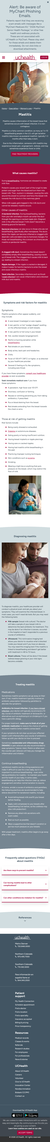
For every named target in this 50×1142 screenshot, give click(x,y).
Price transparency (23, 1026)
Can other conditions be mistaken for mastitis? (23, 898)
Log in (44, 57)
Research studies (22, 1048)
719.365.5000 (23, 967)
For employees (21, 1052)
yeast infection (8, 277)
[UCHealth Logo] (22, 937)
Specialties (13, 108)
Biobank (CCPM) (22, 1092)
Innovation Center (22, 1085)
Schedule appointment (24, 1005)
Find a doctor (20, 1008)
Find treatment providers (25, 154)
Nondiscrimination (22, 1089)
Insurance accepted (23, 1019)
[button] (25, 921)
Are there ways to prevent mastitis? (18, 870)
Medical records (22, 1038)
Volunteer (19, 1078)
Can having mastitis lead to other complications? (17, 884)
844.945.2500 (24, 980)
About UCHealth (22, 1071)
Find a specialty (21, 1015)
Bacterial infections (10, 229)
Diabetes (11, 431)
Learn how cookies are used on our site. (25, 1128)
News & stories (21, 1059)
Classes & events (22, 1041)
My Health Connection (24, 1001)
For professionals (22, 1056)
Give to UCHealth (22, 1082)
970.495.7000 (24, 957)
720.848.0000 (24, 946)
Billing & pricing (21, 1022)
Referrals (19, 1045)
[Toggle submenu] (3, 57)
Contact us (19, 1096)
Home (4, 108)
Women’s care (26, 108)
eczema (31, 458)
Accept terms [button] (25, 1133)
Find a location (21, 1012)
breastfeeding (13, 181)
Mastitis (37, 108)
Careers (18, 1075)
